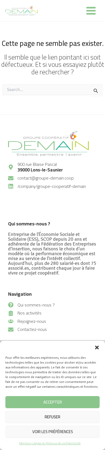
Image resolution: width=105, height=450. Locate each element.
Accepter (52, 402)
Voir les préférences (52, 432)
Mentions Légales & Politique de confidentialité (49, 443)
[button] (97, 347)
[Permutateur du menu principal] (91, 10)
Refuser (52, 417)
